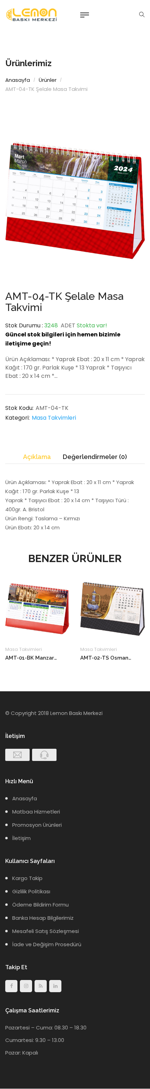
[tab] (37, 457)
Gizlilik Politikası (31, 891)
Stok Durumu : (24, 325)
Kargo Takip (27, 878)
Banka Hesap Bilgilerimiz (43, 917)
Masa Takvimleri (54, 418)
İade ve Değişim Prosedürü (46, 944)
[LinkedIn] (55, 986)
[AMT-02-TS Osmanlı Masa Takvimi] (112, 608)
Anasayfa (17, 80)
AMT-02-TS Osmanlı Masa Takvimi (106, 658)
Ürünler (48, 80)
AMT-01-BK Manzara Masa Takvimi (31, 658)
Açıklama (37, 456)
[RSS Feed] (41, 986)
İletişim (21, 838)
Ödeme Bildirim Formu (40, 904)
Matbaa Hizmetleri (36, 811)
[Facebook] (11, 986)
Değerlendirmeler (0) (95, 456)
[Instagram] (26, 986)
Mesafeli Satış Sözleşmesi (45, 931)
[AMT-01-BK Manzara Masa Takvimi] (37, 608)
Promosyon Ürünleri (37, 825)
